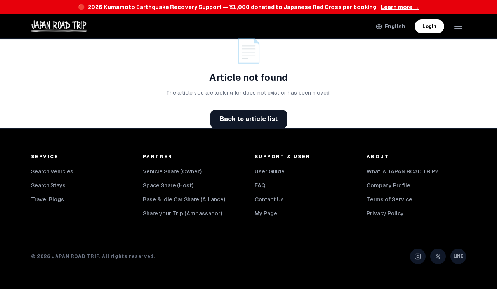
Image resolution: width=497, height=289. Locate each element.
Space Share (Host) (168, 185)
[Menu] (458, 26)
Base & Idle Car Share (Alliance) (184, 199)
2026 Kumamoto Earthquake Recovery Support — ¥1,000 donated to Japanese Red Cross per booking (248, 6)
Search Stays (48, 185)
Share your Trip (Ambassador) (182, 213)
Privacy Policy (385, 213)
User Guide (270, 171)
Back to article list (249, 119)
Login (429, 26)
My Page (266, 213)
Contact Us (269, 199)
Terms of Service (389, 199)
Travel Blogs (47, 199)
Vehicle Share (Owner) (172, 171)
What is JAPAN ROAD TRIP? (402, 171)
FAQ (260, 185)
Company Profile (388, 185)
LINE (458, 256)
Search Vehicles (52, 171)
